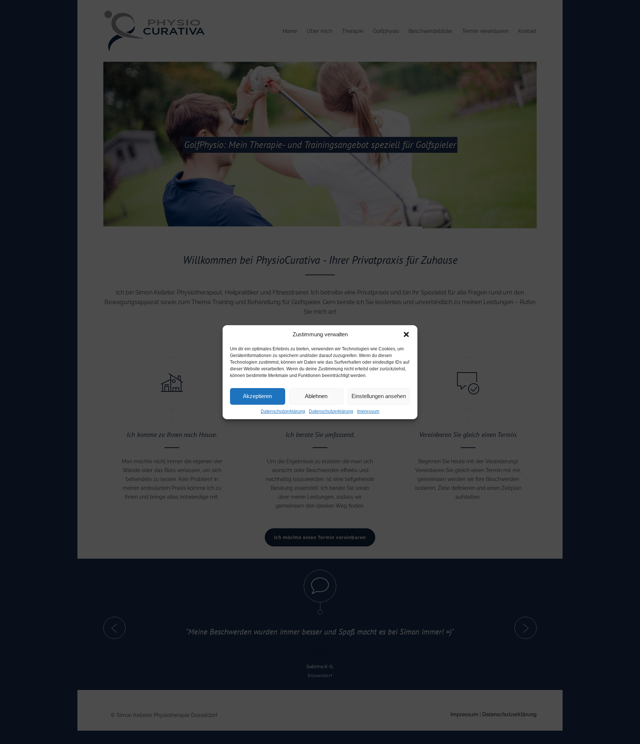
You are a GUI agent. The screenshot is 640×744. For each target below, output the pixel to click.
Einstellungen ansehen (378, 396)
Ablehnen (316, 396)
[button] (406, 334)
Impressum (368, 411)
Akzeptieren (257, 396)
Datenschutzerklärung (283, 411)
